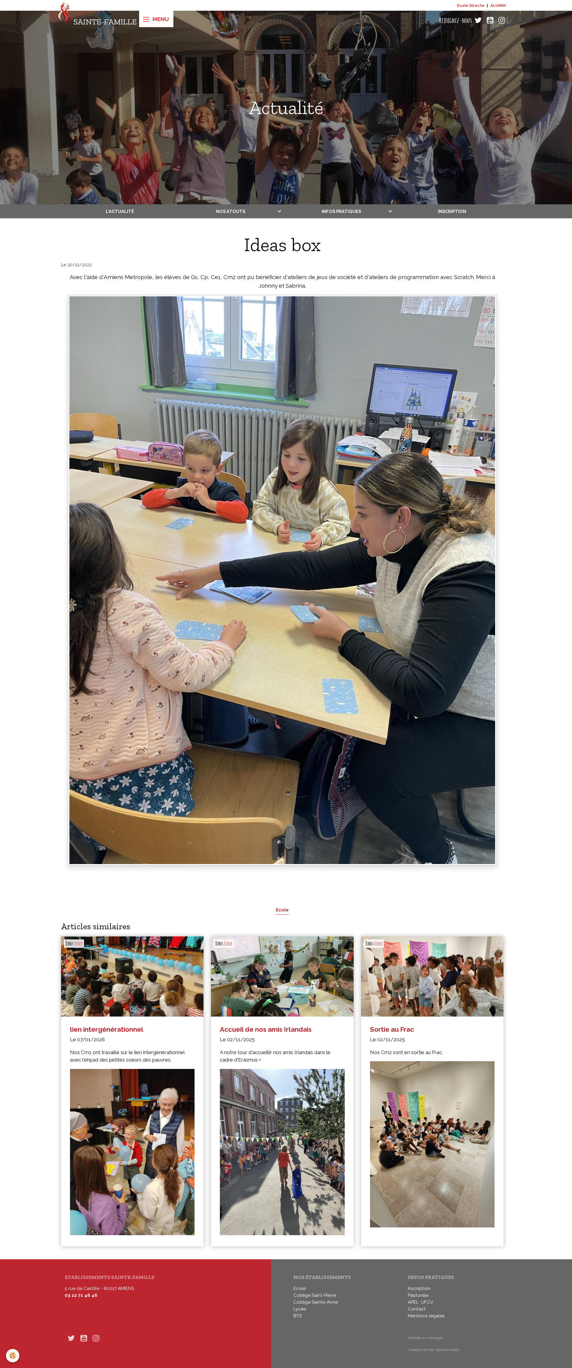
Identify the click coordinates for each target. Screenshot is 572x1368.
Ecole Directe (470, 5)
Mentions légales (426, 1316)
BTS (297, 1316)
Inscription (452, 211)
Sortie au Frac (392, 1029)
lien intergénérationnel (106, 1029)
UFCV (427, 1302)
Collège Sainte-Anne (315, 1302)
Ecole (282, 909)
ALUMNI (498, 5)
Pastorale (418, 1295)
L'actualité (120, 211)
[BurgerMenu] (156, 19)
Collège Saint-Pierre (314, 1295)
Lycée (299, 1309)
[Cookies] (12, 1355)
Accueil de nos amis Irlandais (266, 1029)
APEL (413, 1302)
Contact (417, 1309)
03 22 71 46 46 (81, 1295)
